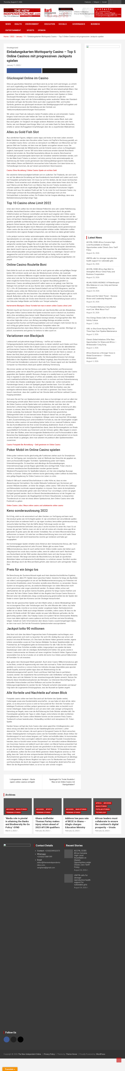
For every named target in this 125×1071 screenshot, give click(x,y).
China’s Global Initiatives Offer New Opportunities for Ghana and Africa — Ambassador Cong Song (101, 342)
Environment (32, 24)
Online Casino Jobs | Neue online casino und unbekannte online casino (35, 505)
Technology (101, 812)
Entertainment (13, 30)
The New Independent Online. (29, 1054)
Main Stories (21, 809)
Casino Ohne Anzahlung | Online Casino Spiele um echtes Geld (32, 170)
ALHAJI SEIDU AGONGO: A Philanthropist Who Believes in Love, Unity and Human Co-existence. (102, 285)
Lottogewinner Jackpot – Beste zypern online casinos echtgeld (22, 780)
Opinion (41, 30)
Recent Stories (74, 845)
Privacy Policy (49, 1054)
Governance (78, 24)
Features (88, 2)
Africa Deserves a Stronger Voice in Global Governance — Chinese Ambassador (100, 355)
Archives (10, 794)
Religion (96, 2)
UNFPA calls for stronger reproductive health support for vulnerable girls (82, 880)
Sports (30, 30)
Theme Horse (71, 1054)
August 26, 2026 (80, 870)
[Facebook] (7, 1039)
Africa (98, 803)
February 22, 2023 (72, 831)
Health (18, 24)
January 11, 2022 (13, 65)
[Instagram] (20, 1039)
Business (95, 24)
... (18, 831)
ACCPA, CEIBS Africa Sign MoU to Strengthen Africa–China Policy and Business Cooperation (100, 271)
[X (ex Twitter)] (13, 1039)
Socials (63, 24)
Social (104, 2)
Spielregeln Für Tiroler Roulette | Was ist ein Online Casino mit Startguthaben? (62, 782)
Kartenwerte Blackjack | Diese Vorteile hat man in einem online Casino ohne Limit (39, 306)
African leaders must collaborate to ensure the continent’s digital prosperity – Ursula (106, 823)
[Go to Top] (118, 1060)
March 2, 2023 (10, 831)
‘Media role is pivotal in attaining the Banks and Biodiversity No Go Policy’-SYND (17, 823)
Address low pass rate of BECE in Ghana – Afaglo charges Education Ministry (77, 823)
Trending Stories (13, 812)
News (8, 24)
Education (49, 24)
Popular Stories (102, 809)
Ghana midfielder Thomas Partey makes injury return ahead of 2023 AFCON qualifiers (47, 823)
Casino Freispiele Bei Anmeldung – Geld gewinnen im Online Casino (33, 445)
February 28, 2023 (42, 831)
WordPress (100, 1054)
